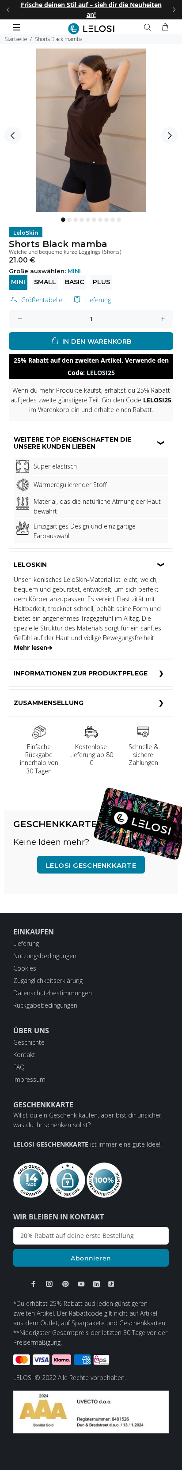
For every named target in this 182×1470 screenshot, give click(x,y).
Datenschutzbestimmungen (52, 993)
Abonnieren (91, 1258)
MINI (18, 282)
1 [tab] (63, 220)
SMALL (45, 282)
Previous (12, 135)
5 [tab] (88, 220)
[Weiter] (174, 10)
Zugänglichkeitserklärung (48, 980)
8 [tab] (106, 220)
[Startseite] (91, 28)
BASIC (74, 282)
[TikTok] (111, 1284)
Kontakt (24, 1054)
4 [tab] (82, 220)
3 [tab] (75, 220)
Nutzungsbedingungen (44, 956)
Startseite (15, 39)
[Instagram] (49, 1284)
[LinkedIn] (96, 1284)
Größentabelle (41, 300)
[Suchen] (149, 27)
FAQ (19, 1067)
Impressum (29, 1079)
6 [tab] (94, 220)
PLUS (101, 282)
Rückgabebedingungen (45, 1005)
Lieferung (98, 300)
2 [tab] (69, 220)
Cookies (24, 968)
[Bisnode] (91, 1411)
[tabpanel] (91, 130)
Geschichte (29, 1042)
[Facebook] (33, 1284)
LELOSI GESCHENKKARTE (91, 865)
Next (169, 135)
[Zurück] (8, 10)
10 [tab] (119, 220)
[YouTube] (81, 1284)
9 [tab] (112, 220)
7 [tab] (100, 220)
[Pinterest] (65, 1284)
